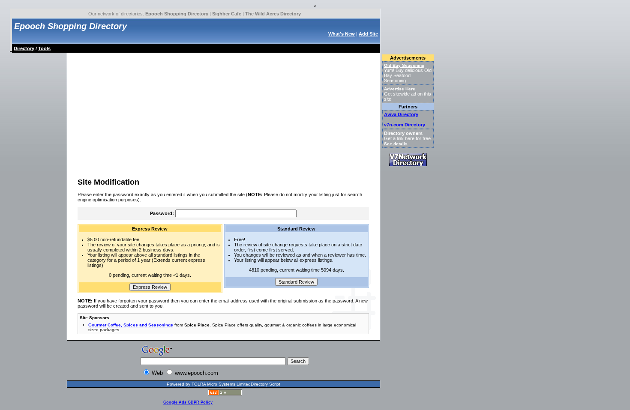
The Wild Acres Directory (273, 13)
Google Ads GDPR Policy (188, 402)
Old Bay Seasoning (404, 65)
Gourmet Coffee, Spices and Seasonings (130, 325)
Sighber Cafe (226, 13)
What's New (341, 33)
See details (396, 143)
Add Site (368, 33)
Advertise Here (399, 89)
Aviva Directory (401, 114)
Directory (24, 48)
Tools (44, 48)
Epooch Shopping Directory (176, 13)
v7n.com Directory (404, 124)
